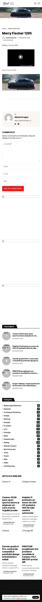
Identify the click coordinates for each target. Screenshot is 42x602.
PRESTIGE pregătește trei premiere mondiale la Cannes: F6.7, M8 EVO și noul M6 (24, 373)
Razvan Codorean (9, 571)
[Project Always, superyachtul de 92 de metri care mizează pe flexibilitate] (6, 385)
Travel (21, 456)
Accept (35, 597)
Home (4, 28)
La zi (21, 429)
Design (21, 416)
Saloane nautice (21, 446)
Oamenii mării (21, 439)
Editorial (21, 419)
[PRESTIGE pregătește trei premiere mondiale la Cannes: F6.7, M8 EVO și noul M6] (6, 373)
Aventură (21, 409)
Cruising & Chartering (21, 412)
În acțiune (21, 426)
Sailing (21, 442)
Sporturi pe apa (21, 449)
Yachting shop (21, 466)
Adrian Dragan (11, 38)
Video (21, 463)
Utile (21, 459)
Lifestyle (21, 432)
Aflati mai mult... (21, 598)
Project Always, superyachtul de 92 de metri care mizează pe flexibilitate (26, 386)
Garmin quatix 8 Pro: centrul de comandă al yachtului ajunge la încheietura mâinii (25, 361)
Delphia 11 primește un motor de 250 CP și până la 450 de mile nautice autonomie (25, 348)
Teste (21, 453)
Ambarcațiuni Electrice (21, 405)
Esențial (21, 422)
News (21, 436)
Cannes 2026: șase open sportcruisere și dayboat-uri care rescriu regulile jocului (24, 336)
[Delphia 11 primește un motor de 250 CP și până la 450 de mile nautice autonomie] (6, 348)
